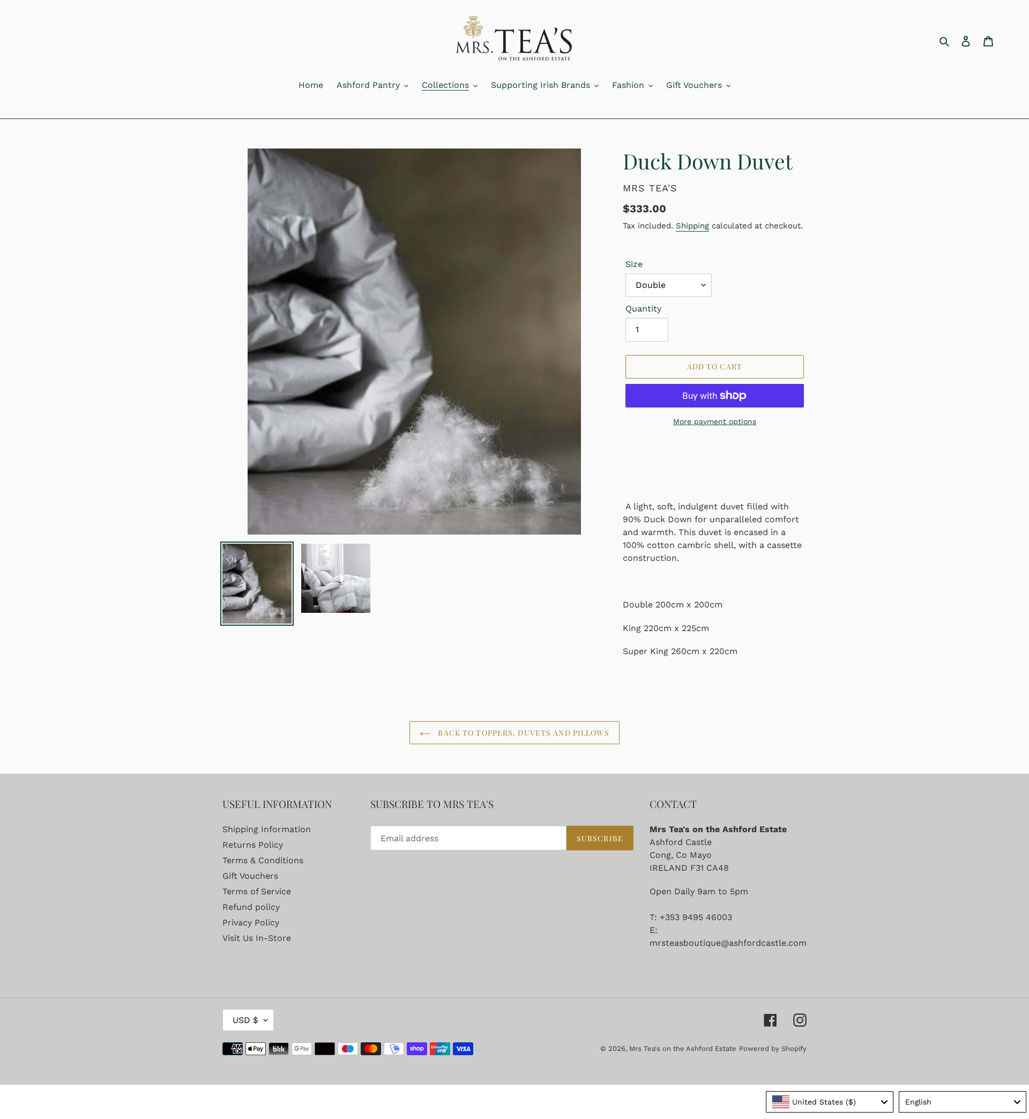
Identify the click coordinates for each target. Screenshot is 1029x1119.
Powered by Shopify (773, 1048)
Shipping (692, 226)
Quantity (643, 308)
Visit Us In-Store (256, 938)
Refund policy (251, 907)
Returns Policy (252, 845)
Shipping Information (266, 829)
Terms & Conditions (262, 860)
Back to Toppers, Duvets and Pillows (522, 733)
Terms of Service (256, 891)
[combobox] (829, 1102)
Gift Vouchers (250, 876)
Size (634, 264)
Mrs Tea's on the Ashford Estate (682, 1048)
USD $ (245, 1020)
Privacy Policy (250, 922)
